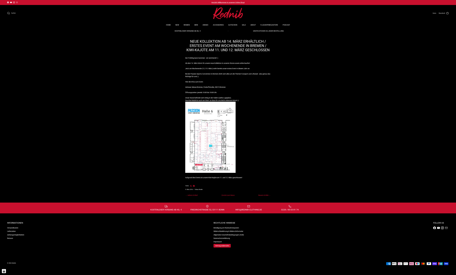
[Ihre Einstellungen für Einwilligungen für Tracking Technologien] (4, 271)
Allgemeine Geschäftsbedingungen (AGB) (229, 235)
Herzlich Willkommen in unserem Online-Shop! (228, 2)
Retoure (10, 238)
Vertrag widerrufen (222, 246)
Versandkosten (12, 228)
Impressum (218, 242)
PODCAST (286, 25)
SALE (244, 25)
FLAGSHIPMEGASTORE (269, 25)
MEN (196, 25)
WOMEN (187, 25)
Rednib (14, 263)
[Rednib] (228, 13)
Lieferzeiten (11, 231)
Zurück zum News (228, 195)
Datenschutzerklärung (222, 238)
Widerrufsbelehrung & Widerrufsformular (228, 231)
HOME (168, 25)
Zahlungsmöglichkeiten (15, 235)
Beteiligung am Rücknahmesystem (226, 228)
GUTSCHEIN (232, 25)
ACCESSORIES (218, 25)
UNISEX (205, 25)
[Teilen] (194, 186)
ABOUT (253, 25)
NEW (177, 25)
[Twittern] (191, 186)
